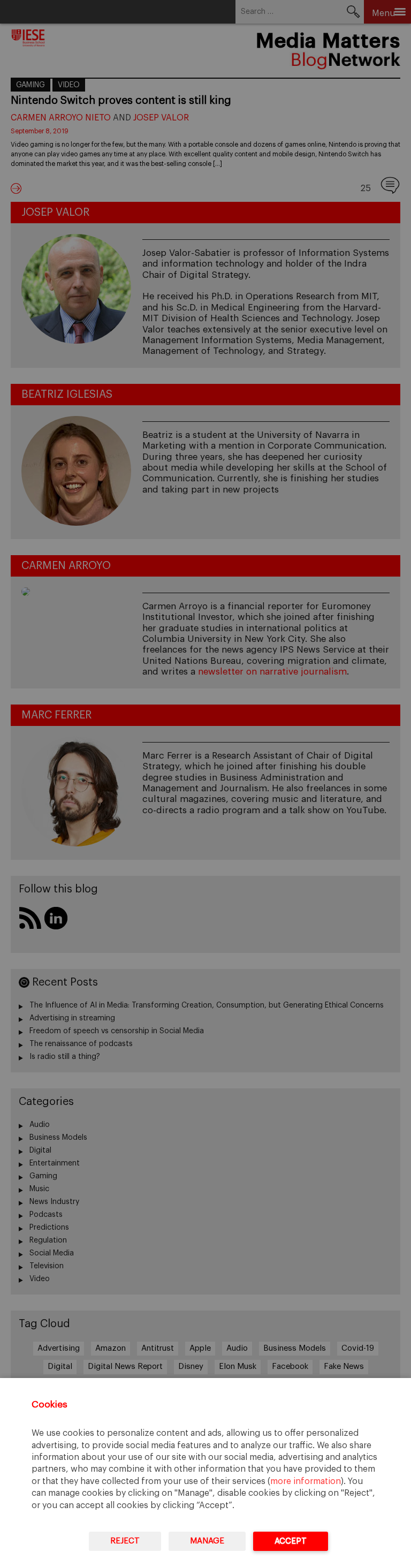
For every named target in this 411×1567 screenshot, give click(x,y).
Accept (291, 1541)
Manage (207, 1541)
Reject (125, 1541)
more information (305, 1481)
